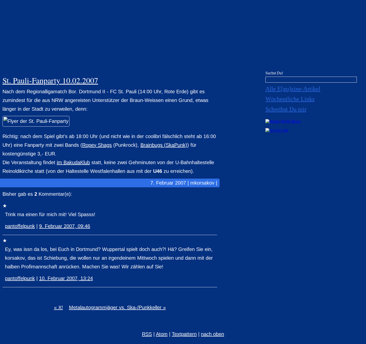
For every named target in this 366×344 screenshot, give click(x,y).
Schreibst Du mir (285, 109)
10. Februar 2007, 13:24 (66, 278)
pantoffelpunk (20, 226)
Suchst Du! (274, 73)
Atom (162, 334)
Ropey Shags (97, 145)
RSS (147, 334)
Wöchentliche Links (289, 99)
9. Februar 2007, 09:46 (64, 226)
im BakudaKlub (73, 162)
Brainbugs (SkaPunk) (163, 145)
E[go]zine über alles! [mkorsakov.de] (183, 36)
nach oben (212, 334)
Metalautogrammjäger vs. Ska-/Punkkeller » (117, 307)
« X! (58, 307)
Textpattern (184, 334)
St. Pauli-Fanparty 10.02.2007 (50, 80)
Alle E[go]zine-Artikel (292, 89)
